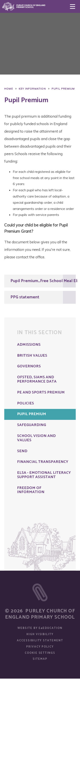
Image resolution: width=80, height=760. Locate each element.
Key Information (32, 88)
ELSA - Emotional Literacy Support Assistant (44, 475)
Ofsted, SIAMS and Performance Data (37, 379)
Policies (25, 403)
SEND (22, 451)
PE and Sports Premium (41, 392)
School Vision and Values (36, 438)
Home (8, 88)
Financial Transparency (42, 462)
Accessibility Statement (40, 640)
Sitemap (40, 659)
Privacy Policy (40, 647)
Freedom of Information (30, 490)
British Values (32, 356)
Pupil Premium (63, 88)
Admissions (29, 345)
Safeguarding (31, 425)
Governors (29, 366)
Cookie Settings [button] (40, 653)
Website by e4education (40, 628)
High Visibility (40, 634)
